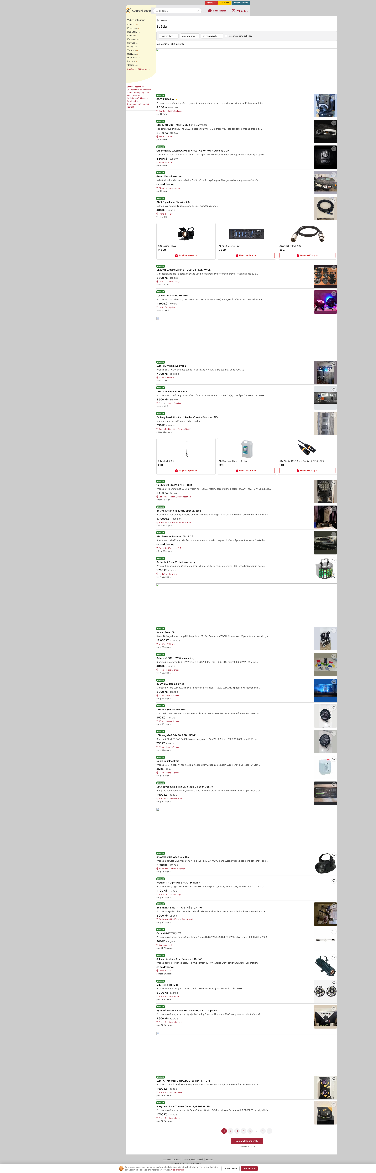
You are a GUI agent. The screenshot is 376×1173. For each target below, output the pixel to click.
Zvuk (131, 50)
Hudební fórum (241, 2)
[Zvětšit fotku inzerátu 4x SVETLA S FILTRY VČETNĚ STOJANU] (325, 914)
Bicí (131, 35)
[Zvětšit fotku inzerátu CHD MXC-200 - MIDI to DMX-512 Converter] (325, 131)
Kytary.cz (211, 2)
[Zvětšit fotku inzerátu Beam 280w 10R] (325, 638)
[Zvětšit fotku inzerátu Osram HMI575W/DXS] (325, 939)
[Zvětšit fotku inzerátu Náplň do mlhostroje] (325, 767)
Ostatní (132, 65)
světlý (194, 1159)
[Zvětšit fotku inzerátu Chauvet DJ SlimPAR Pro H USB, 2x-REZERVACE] (325, 276)
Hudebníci (133, 57)
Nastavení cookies (171, 1159)
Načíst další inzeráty (246, 1140)
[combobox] (177, 10)
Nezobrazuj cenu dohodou (240, 36)
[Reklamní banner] (246, 68)
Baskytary (133, 32)
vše (131, 24)
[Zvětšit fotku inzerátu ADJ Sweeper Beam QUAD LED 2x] (325, 542)
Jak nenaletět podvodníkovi (139, 89)
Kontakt (130, 107)
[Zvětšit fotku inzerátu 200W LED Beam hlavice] (325, 690)
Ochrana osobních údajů (138, 104)
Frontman (224, 2)
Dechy (132, 46)
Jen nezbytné (230, 1168)
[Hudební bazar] (138, 11)
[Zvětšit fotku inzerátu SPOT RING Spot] (325, 105)
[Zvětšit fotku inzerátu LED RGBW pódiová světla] (325, 372)
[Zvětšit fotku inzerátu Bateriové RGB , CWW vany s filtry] (325, 664)
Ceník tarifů (132, 101)
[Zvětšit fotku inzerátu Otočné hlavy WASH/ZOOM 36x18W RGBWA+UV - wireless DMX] (325, 157)
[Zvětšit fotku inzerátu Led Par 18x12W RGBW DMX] (325, 302)
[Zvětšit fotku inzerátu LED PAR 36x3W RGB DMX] (325, 716)
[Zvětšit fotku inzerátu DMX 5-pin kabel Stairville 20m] (325, 208)
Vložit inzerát (219, 10)
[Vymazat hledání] (198, 11)
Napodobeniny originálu (138, 92)
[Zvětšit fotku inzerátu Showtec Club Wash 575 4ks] (325, 863)
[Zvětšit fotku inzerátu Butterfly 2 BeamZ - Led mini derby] (325, 568)
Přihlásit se (242, 11)
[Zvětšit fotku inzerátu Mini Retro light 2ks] (325, 991)
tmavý (200, 1159)
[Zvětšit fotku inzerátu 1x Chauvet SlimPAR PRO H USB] (325, 491)
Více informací (177, 1170)
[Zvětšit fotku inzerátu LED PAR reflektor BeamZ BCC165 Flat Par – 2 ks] (325, 1087)
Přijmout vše (249, 1168)
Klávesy (132, 39)
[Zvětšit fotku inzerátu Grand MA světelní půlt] (325, 182)
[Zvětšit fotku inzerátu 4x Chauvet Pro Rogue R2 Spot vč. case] (325, 517)
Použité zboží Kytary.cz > (138, 69)
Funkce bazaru (134, 95)
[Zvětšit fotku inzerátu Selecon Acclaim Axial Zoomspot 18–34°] (325, 965)
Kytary (132, 28)
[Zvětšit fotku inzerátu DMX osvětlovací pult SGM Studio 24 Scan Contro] (325, 793)
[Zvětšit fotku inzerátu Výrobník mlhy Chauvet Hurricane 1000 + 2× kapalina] (325, 1017)
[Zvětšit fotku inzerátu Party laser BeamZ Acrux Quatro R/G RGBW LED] (325, 1113)
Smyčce (132, 43)
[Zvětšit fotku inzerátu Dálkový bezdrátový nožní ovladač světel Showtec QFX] (325, 423)
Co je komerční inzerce (137, 98)
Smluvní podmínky (135, 87)
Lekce (131, 61)
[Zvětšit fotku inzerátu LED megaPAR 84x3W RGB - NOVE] (325, 741)
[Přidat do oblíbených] (333, 97)
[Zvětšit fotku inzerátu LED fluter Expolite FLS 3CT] (325, 398)
